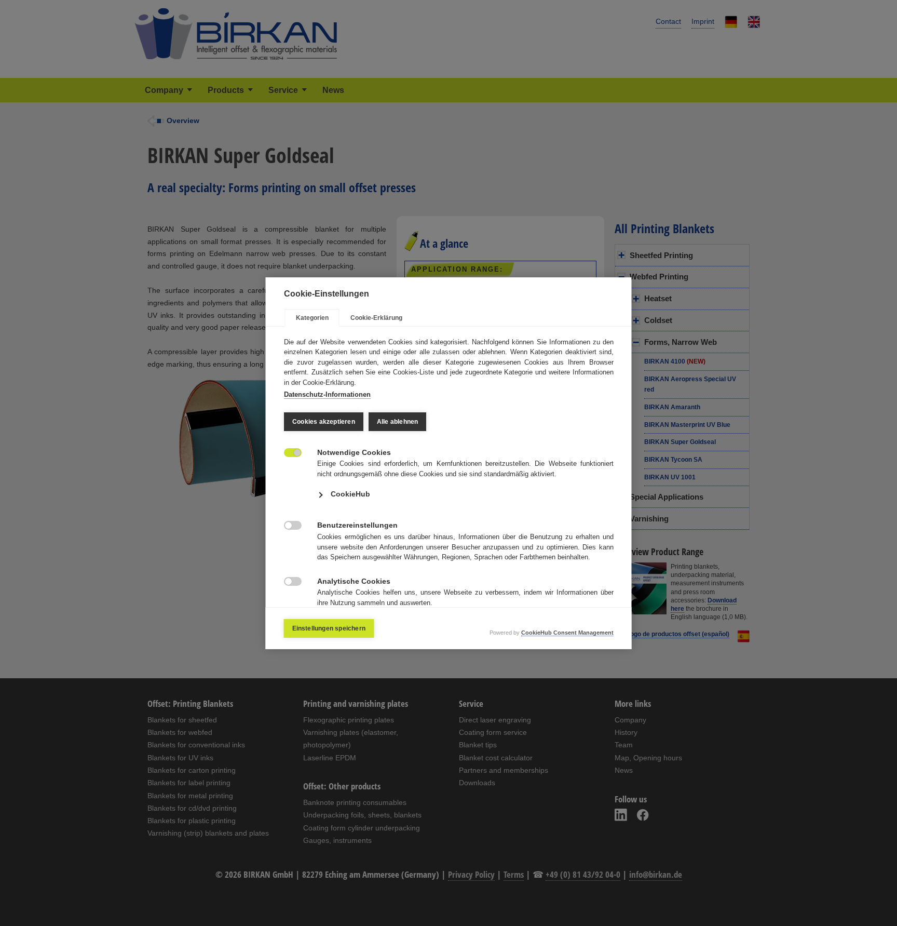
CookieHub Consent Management (567, 632)
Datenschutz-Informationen (327, 394)
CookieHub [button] (350, 494)
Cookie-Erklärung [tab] (376, 317)
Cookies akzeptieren (323, 421)
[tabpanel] (449, 486)
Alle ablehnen (397, 421)
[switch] (287, 451)
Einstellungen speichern (329, 628)
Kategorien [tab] (312, 317)
